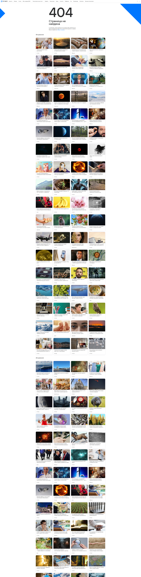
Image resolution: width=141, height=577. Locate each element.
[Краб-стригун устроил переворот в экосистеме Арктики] (61, 434)
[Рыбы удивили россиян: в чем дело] (61, 63)
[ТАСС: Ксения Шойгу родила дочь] (61, 328)
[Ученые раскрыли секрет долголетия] (44, 46)
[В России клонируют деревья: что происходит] (61, 187)
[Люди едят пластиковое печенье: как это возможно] (44, 434)
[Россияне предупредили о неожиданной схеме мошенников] (44, 169)
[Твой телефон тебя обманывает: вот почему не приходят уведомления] (79, 311)
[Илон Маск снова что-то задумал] (79, 99)
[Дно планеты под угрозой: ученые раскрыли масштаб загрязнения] (61, 452)
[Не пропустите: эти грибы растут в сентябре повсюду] (97, 452)
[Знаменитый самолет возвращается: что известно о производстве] (97, 81)
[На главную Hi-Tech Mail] (4, 1)
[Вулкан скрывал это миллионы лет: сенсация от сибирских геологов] (44, 187)
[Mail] (1, 1)
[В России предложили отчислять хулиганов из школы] (44, 563)
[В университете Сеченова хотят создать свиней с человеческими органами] (79, 46)
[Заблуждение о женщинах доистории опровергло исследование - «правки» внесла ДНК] (97, 546)
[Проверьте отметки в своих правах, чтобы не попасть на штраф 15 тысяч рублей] (97, 364)
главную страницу (60, 29)
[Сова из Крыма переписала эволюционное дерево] (97, 311)
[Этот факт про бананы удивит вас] (61, 205)
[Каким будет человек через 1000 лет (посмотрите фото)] (79, 187)
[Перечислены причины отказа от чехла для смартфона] (61, 169)
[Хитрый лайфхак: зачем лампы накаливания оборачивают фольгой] (44, 134)
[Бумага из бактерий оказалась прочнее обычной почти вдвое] (44, 364)
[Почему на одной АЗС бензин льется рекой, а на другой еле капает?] (61, 364)
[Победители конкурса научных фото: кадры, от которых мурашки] (61, 417)
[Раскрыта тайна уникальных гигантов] (97, 510)
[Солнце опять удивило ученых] (97, 434)
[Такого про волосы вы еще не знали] (97, 152)
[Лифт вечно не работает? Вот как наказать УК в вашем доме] (97, 399)
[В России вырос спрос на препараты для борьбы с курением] (44, 81)
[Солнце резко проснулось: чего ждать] (79, 563)
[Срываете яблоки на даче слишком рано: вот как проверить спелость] (79, 222)
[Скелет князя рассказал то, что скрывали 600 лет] (79, 493)
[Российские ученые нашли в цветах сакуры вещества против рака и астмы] (79, 205)
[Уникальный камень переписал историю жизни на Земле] (61, 46)
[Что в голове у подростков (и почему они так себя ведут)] (44, 493)
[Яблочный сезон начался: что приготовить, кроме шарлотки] (61, 493)
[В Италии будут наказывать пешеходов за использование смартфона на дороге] (44, 452)
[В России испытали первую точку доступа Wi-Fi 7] (61, 258)
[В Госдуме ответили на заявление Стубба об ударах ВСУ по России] (79, 258)
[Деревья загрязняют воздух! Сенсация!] (97, 381)
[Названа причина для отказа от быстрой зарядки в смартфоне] (97, 169)
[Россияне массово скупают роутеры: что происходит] (61, 510)
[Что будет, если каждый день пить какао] (79, 510)
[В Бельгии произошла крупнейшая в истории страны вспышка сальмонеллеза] (44, 222)
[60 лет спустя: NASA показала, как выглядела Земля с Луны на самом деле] (44, 510)
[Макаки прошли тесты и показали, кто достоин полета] (61, 222)
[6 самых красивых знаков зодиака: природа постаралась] (61, 81)
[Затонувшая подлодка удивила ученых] (79, 475)
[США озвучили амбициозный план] (79, 364)
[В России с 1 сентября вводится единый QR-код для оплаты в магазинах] (44, 275)
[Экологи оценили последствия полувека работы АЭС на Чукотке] (79, 134)
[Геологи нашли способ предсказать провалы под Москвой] (97, 187)
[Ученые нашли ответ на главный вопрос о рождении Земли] (97, 222)
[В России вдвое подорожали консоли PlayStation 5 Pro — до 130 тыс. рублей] (79, 116)
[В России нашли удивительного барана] (79, 546)
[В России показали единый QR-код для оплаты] (79, 346)
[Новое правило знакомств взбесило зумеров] (44, 528)
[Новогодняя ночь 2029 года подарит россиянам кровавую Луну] (79, 152)
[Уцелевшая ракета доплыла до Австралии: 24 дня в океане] (44, 475)
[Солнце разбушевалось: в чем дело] (44, 258)
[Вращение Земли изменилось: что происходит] (61, 134)
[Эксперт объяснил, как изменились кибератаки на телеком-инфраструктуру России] (44, 399)
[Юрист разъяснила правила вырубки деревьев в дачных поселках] (97, 116)
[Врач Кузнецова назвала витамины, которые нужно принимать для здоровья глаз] (79, 328)
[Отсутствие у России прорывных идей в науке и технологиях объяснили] (61, 116)
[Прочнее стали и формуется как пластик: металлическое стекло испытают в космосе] (79, 528)
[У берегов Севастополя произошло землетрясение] (44, 293)
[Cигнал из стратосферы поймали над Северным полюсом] (97, 99)
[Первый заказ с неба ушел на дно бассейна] (44, 381)
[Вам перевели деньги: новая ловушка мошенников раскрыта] (61, 546)
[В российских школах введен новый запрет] (97, 346)
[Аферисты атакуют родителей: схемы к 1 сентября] (61, 311)
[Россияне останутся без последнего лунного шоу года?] (44, 152)
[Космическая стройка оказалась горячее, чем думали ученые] (97, 417)
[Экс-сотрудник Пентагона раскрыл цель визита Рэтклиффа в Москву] (79, 81)
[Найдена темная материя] (61, 399)
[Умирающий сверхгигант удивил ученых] (61, 475)
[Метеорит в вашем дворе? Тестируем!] (97, 258)
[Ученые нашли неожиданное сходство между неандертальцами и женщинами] (61, 152)
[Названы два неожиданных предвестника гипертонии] (79, 63)
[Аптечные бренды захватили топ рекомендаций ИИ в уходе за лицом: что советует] (44, 346)
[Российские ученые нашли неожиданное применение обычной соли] (61, 528)
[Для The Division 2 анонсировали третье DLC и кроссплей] (97, 275)
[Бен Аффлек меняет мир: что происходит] (79, 275)
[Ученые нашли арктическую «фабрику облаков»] (44, 328)
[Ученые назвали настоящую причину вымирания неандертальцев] (61, 240)
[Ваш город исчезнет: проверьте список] (97, 46)
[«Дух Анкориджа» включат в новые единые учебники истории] (61, 563)
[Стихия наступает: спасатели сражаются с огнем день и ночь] (97, 328)
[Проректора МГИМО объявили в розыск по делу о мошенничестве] (44, 99)
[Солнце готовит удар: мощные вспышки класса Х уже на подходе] (79, 169)
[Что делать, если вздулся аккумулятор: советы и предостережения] (97, 205)
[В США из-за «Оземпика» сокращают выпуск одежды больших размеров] (97, 475)
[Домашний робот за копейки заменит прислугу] (44, 311)
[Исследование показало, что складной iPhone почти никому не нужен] (79, 434)
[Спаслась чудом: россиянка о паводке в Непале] (79, 417)
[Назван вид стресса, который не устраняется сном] (97, 563)
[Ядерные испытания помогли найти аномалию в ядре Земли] (44, 417)
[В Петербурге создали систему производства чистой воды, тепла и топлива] (61, 293)
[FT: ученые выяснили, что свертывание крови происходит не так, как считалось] (44, 116)
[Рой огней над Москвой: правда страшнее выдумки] (97, 493)
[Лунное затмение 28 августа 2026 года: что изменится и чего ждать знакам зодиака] (61, 99)
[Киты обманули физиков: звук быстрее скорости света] (79, 293)
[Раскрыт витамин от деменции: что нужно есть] (97, 134)
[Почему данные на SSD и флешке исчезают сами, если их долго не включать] (97, 240)
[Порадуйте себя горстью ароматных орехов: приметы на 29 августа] (61, 275)
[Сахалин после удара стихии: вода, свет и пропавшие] (61, 346)
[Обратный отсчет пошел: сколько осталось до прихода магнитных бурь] (44, 546)
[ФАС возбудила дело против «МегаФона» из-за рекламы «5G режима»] (61, 381)
